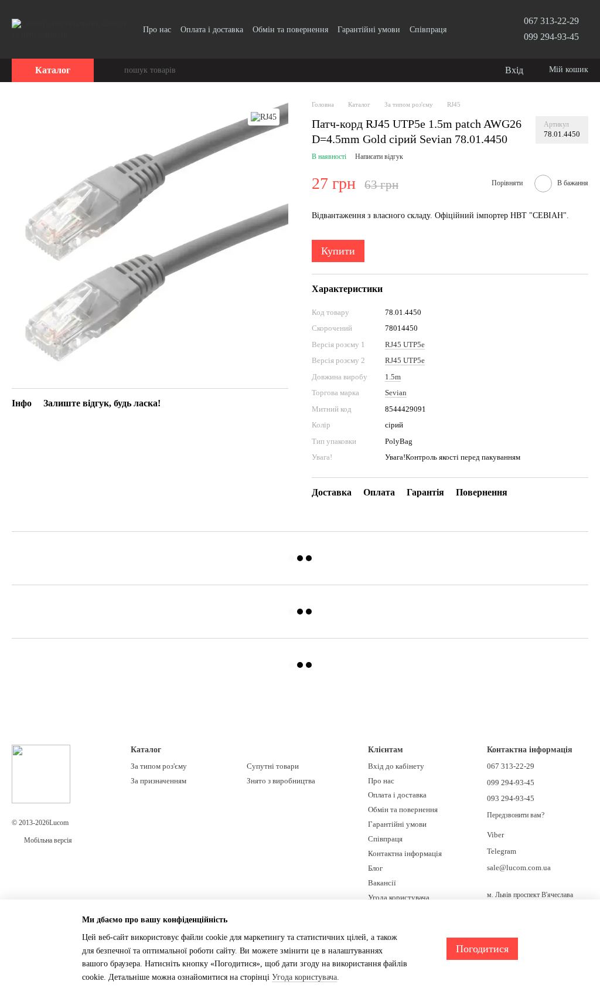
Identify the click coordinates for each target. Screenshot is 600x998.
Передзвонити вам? (515, 815)
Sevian (396, 392)
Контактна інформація (405, 853)
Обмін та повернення (290, 29)
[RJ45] (263, 116)
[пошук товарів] (114, 70)
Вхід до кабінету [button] (396, 766)
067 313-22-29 (551, 21)
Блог (375, 868)
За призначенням (158, 780)
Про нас (157, 29)
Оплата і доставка (211, 29)
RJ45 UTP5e (405, 344)
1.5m (393, 376)
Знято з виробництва (281, 780)
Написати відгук (379, 156)
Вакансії (382, 882)
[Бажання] (471, 70)
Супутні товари (273, 766)
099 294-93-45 (551, 37)
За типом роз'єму (159, 766)
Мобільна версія (47, 840)
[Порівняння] (448, 70)
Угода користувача (398, 897)
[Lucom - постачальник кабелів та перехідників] (41, 773)
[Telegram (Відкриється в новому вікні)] (463, 29)
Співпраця (428, 29)
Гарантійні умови (369, 29)
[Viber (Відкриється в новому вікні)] (477, 29)
